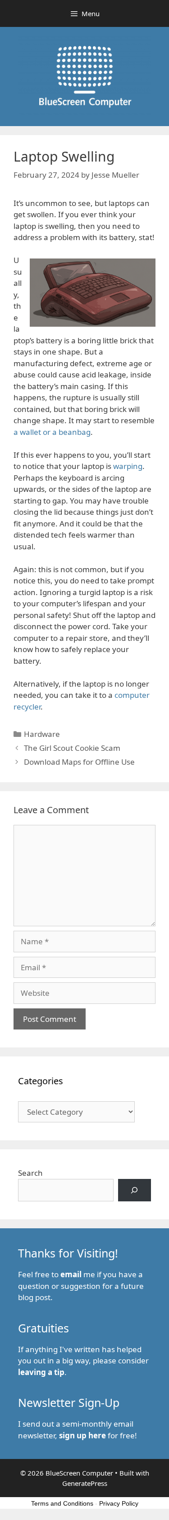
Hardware (42, 734)
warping (127, 466)
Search (30, 1173)
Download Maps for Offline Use (79, 762)
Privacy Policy (118, 1503)
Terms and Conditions (62, 1503)
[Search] (134, 1190)
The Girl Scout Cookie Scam (72, 748)
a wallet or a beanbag (52, 432)
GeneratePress (84, 1483)
